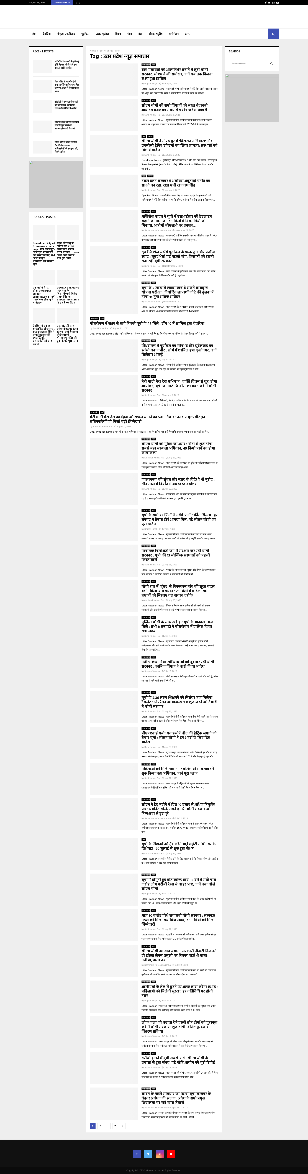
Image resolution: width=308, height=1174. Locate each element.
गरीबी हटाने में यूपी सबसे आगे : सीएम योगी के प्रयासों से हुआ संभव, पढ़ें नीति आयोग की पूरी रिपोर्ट (178, 1061)
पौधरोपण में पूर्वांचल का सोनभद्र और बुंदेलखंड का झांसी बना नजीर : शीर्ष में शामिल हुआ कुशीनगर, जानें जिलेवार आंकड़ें (179, 350)
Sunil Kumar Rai (152, 115)
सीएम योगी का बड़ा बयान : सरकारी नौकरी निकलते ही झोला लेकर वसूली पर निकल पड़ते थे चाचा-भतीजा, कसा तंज (179, 956)
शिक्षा (118, 34)
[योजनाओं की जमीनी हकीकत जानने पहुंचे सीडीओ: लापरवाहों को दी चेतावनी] (42, 127)
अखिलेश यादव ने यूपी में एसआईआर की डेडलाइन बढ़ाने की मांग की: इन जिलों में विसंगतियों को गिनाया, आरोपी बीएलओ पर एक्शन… (177, 221)
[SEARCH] (271, 63)
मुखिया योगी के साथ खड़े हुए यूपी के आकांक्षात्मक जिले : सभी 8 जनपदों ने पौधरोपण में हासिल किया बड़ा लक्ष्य (177, 627)
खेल (129, 34)
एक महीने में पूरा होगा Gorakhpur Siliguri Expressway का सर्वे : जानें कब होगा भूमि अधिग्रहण (44, 295)
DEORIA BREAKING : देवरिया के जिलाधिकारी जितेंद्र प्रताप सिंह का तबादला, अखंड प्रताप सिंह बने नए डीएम (68, 295)
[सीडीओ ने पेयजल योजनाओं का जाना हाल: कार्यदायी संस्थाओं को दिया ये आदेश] (42, 106)
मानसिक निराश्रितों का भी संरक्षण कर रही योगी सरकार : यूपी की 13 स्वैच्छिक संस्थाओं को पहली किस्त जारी (176, 555)
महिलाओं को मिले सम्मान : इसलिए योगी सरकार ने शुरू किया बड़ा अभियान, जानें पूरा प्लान (178, 771)
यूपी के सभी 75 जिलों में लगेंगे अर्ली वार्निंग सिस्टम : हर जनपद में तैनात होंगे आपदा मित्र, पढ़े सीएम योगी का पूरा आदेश (180, 520)
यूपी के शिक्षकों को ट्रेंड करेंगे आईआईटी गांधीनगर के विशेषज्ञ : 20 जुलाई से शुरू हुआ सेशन (179, 847)
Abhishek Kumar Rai (102, 426)
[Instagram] (160, 1154)
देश (140, 34)
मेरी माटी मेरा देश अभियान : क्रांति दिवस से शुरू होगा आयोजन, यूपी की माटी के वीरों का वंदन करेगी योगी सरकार (179, 386)
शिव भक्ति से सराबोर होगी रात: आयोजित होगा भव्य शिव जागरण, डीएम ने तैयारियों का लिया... (67, 86)
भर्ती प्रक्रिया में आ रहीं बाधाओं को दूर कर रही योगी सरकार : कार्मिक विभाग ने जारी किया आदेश (178, 664)
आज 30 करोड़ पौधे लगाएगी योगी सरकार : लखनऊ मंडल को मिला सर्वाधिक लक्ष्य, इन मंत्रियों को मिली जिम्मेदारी (178, 920)
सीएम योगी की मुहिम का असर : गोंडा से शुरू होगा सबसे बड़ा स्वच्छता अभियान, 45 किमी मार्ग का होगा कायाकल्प (178, 448)
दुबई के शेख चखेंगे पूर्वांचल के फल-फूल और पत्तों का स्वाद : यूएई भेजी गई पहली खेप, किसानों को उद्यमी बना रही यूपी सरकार (179, 257)
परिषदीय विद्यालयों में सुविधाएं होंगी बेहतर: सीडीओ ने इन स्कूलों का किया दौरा (67, 64)
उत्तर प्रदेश (102, 34)
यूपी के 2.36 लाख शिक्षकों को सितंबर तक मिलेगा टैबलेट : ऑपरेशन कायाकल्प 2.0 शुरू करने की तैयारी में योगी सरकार (179, 702)
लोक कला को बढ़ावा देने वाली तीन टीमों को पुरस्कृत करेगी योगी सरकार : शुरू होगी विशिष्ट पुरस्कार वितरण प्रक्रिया (179, 1027)
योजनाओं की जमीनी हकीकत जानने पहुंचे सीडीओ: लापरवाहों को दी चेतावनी (67, 125)
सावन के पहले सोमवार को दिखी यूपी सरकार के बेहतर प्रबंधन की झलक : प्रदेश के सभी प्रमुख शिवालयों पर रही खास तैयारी (176, 1098)
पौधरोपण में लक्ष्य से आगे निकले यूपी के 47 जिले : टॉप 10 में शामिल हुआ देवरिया (147, 324)
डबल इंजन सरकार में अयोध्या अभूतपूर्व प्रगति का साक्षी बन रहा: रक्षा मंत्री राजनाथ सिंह (176, 183)
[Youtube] (171, 1154)
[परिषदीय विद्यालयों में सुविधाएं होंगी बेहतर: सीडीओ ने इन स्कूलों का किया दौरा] (42, 66)
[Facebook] (137, 1154)
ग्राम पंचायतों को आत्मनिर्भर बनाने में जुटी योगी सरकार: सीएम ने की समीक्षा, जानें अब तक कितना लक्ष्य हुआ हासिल (177, 74)
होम (34, 34)
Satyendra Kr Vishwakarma (157, 230)
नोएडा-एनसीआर (66, 34)
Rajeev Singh (151, 83)
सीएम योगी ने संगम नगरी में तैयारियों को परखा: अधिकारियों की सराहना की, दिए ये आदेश (66, 147)
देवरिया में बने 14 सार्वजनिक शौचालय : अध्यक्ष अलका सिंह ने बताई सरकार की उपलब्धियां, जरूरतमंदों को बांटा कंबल (44, 335)
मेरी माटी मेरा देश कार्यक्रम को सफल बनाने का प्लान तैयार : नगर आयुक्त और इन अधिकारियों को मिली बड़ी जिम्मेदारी (147, 420)
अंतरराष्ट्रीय (155, 34)
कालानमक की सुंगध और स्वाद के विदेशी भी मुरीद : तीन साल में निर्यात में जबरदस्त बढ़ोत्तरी (178, 482)
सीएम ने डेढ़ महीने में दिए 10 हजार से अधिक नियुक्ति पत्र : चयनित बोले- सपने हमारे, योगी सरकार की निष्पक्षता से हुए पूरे (178, 809)
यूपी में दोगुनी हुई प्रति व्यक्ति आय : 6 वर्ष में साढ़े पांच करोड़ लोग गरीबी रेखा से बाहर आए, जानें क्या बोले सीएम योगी (179, 884)
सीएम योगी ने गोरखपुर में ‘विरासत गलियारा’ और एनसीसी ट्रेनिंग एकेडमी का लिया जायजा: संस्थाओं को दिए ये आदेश (179, 146)
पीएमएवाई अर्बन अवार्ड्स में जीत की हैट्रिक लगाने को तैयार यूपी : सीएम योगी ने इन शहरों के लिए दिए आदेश (179, 738)
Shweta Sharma (152, 301)
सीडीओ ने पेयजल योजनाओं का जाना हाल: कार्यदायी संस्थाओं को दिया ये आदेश (66, 105)
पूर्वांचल (85, 34)
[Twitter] (148, 1154)
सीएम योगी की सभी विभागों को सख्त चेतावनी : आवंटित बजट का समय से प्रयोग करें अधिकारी (175, 108)
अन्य (187, 34)
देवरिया (47, 34)
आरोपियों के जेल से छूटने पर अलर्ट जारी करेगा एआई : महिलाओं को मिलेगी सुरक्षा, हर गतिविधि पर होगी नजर (180, 991)
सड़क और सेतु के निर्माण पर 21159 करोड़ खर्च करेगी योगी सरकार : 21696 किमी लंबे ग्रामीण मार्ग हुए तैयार (68, 251)
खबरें (153, 65)
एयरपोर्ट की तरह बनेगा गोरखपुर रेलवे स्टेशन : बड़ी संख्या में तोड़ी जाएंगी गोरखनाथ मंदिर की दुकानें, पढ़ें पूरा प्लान (67, 333)
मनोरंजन (174, 34)
